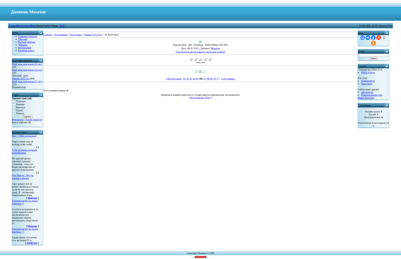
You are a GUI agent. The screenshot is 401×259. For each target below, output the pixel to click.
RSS (62, 25)
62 (188, 78)
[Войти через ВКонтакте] (368, 37)
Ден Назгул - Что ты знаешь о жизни (23, 177)
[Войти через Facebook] (373, 37)
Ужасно (20, 113)
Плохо (19, 110)
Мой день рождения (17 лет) (27, 81)
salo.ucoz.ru (367, 92)
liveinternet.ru (368, 81)
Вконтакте (366, 83)
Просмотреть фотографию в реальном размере (200, 52)
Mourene (32, 198)
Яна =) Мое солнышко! (24, 136)
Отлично (20, 101)
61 (184, 78)
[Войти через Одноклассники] (373, 43)
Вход (33, 25)
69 (211, 78)
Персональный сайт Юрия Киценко (370, 96)
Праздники (76, 34)
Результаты (18, 119)
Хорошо (20, 104)
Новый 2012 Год (21, 78)
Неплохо (20, 107)
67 (205, 78)
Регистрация (24, 25)
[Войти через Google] (384, 37)
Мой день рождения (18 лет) (27, 70)
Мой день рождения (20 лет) (27, 64)
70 (214, 78)
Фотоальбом (60, 34)
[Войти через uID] (362, 37)
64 (194, 78)
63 (191, 78)
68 (208, 78)
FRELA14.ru (368, 72)
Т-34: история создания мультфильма (24, 151)
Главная (13, 25)
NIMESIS (31, 243)
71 (217, 78)
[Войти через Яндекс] (378, 37)
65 (197, 78)
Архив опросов (33, 119)
